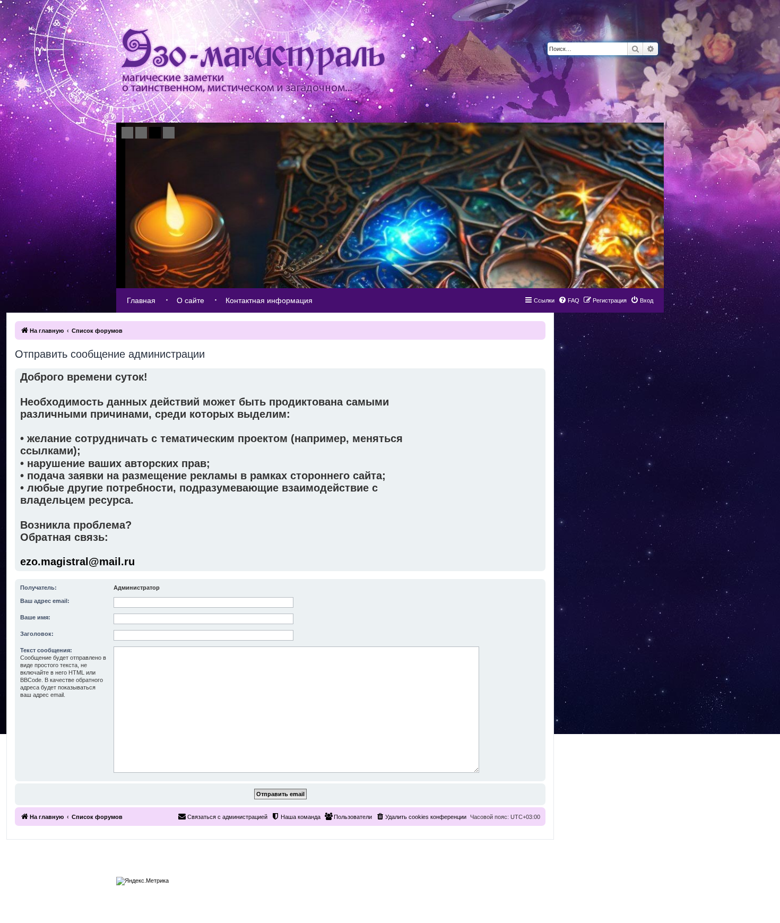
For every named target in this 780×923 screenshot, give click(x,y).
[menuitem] (641, 300)
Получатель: (38, 587)
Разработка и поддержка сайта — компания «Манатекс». (602, 878)
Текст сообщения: (46, 650)
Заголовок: (37, 634)
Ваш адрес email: (45, 601)
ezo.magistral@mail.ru (77, 561)
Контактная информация (269, 300)
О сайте (190, 300)
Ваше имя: (35, 617)
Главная (141, 300)
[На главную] (253, 61)
